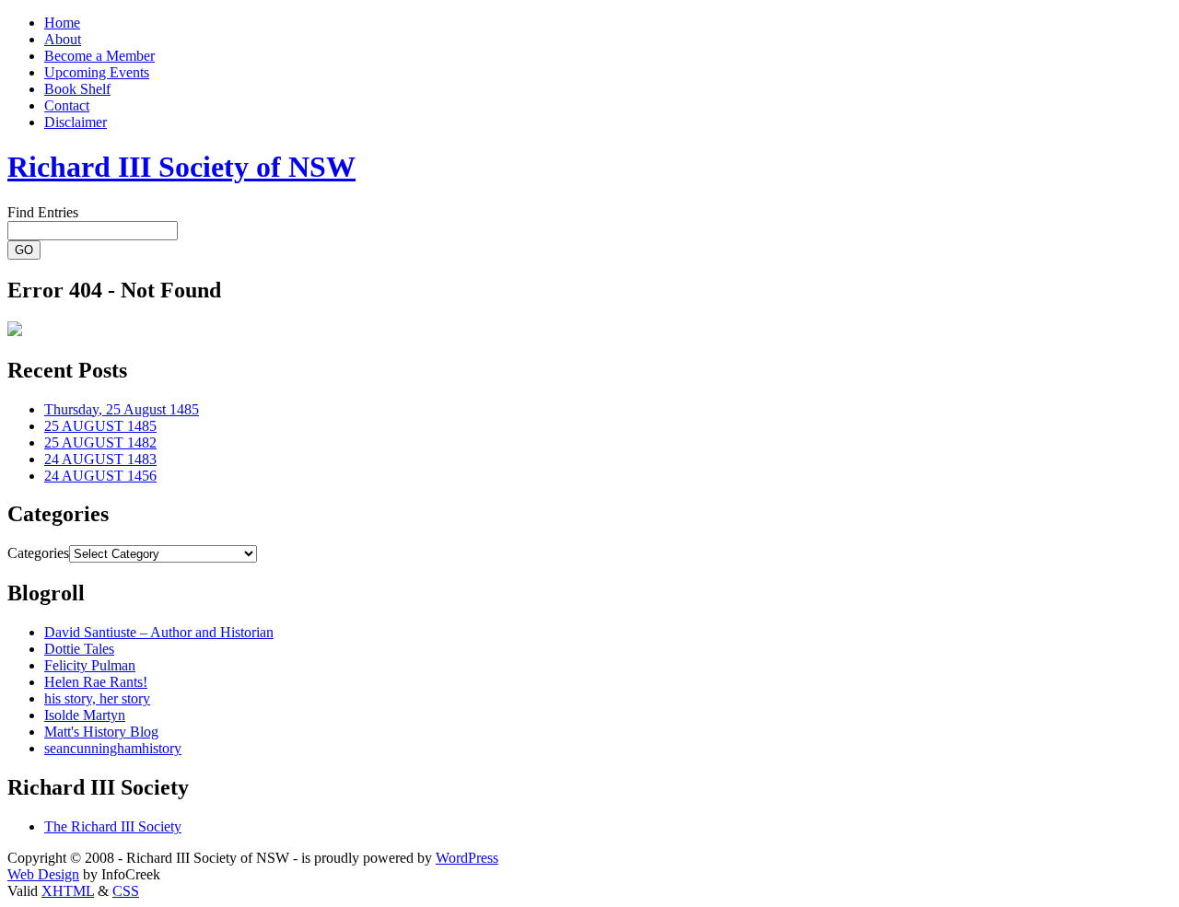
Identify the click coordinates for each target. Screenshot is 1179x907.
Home (62, 22)
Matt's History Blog (101, 731)
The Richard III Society (112, 826)
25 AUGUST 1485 (100, 426)
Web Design (43, 874)
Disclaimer (75, 122)
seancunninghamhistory (112, 748)
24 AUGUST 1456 (100, 475)
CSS (125, 891)
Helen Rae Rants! (95, 682)
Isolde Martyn (84, 715)
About (62, 39)
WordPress (467, 858)
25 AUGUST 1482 (100, 442)
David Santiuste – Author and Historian (159, 632)
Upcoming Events (96, 72)
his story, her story (97, 698)
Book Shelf (77, 89)
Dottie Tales (79, 649)
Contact (66, 105)
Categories (38, 553)
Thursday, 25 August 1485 (121, 409)
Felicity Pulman (89, 665)
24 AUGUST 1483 (100, 459)
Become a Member (99, 56)
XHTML (67, 891)
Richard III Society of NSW (181, 166)
